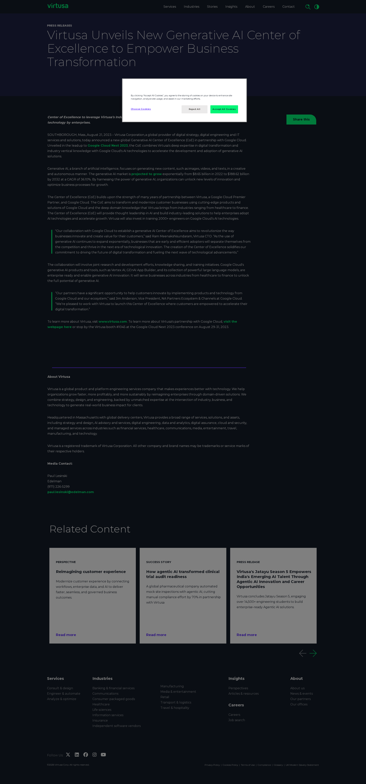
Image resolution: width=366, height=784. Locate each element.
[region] (184, 100)
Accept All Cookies (224, 109)
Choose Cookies (141, 109)
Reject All (194, 109)
